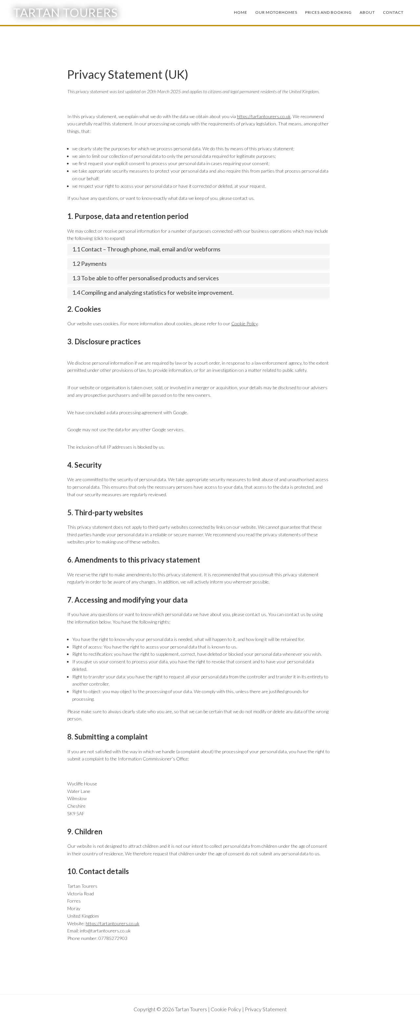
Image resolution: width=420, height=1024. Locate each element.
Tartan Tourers (65, 12)
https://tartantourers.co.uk (264, 116)
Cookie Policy (244, 323)
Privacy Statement (266, 1009)
